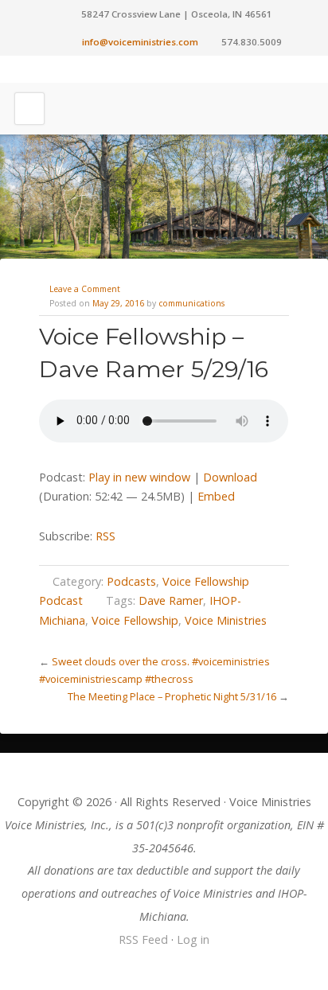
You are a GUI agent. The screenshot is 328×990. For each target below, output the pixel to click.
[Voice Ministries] (164, 69)
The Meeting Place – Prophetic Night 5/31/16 (172, 696)
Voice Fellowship (135, 620)
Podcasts (131, 581)
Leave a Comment (84, 288)
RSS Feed (143, 939)
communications (191, 303)
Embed (216, 496)
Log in (193, 939)
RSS (105, 536)
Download (230, 477)
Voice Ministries (226, 620)
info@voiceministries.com (140, 42)
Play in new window (139, 477)
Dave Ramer (171, 600)
